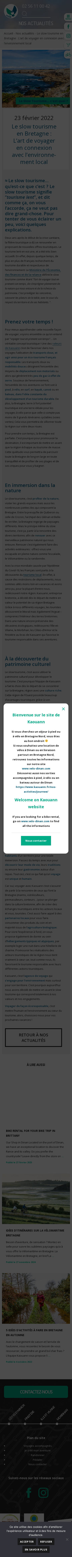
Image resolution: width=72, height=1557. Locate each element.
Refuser (46, 1541)
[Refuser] (67, 1539)
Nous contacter (36, 840)
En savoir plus (36, 1549)
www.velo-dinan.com (36, 768)
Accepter (27, 1541)
